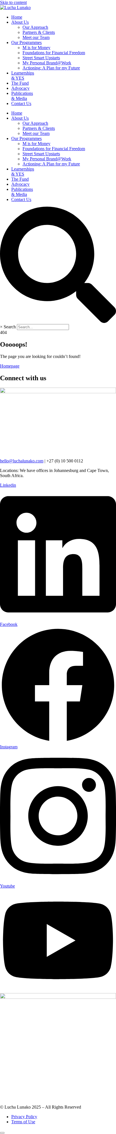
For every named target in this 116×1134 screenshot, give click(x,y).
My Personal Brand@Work (47, 62)
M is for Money (36, 47)
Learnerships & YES (22, 75)
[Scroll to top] (2, 1133)
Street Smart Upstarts (41, 57)
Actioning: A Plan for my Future (51, 67)
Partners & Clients (39, 32)
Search (10, 326)
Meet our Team (36, 37)
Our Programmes (26, 42)
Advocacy (20, 88)
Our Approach (35, 27)
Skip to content (13, 2)
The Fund (20, 83)
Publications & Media (22, 96)
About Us (20, 22)
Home (16, 17)
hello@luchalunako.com (21, 460)
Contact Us (21, 103)
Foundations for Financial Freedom (54, 52)
